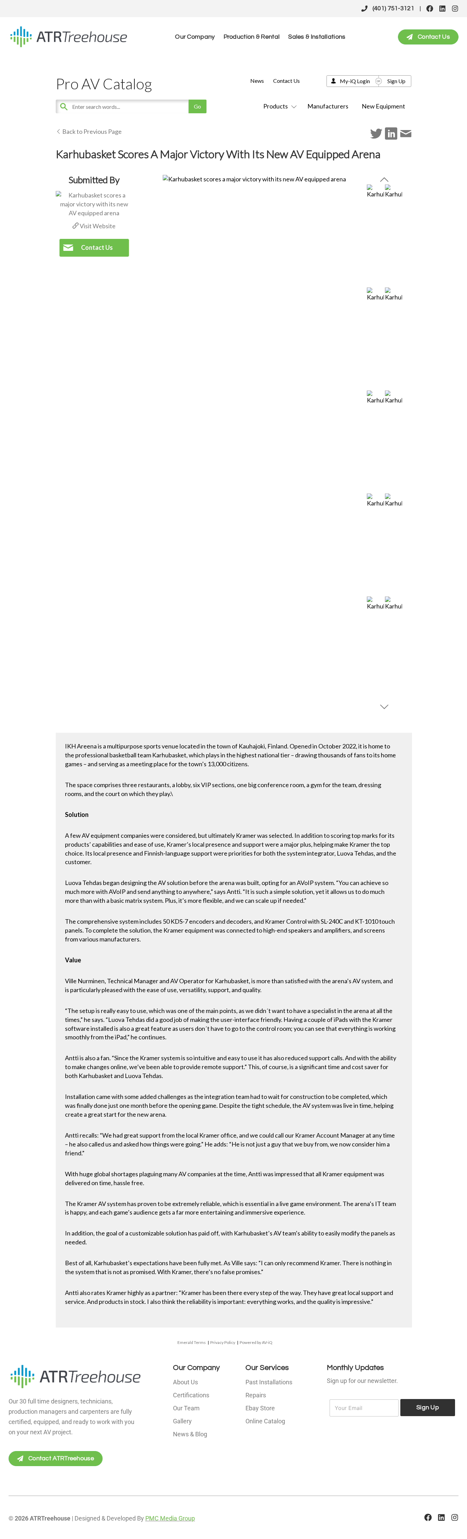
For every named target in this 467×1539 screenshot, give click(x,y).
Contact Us (286, 80)
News (257, 80)
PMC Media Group (170, 1518)
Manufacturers (327, 106)
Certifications (191, 1395)
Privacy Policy (222, 1342)
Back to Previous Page (91, 131)
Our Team (186, 1408)
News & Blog (190, 1434)
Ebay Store (260, 1408)
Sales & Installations (316, 37)
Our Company (195, 37)
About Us (185, 1382)
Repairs (255, 1395)
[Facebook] (429, 8)
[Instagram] (455, 8)
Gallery (182, 1421)
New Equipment (383, 106)
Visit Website (97, 226)
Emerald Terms (191, 1342)
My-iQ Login (355, 81)
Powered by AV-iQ (256, 1342)
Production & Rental (252, 37)
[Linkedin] (442, 8)
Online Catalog (265, 1421)
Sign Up (396, 81)
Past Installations (268, 1382)
